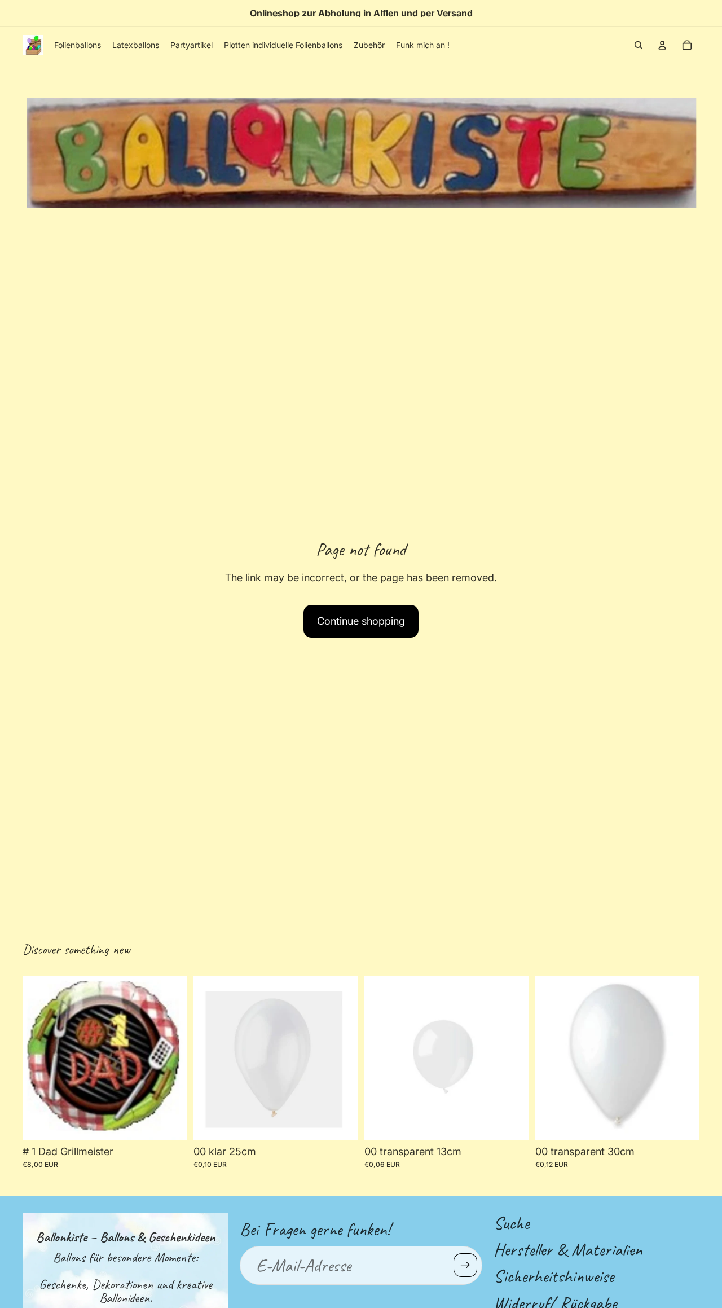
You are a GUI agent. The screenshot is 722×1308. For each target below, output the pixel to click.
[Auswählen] (169, 1122)
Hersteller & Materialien (568, 1249)
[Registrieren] (465, 1265)
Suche (511, 1223)
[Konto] (662, 45)
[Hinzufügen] (340, 1122)
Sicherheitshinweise (554, 1276)
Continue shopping (361, 621)
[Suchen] (638, 45)
